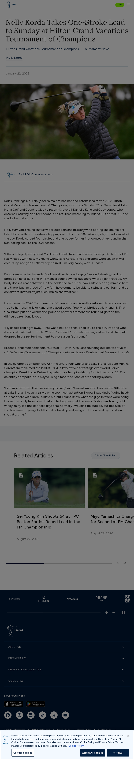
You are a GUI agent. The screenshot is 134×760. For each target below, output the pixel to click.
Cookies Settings (22, 752)
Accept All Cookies (92, 752)
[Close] (128, 736)
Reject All (118, 752)
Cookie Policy (76, 746)
